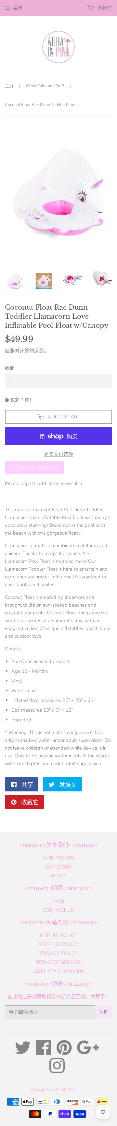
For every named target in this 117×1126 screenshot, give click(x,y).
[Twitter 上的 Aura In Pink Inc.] (23, 1052)
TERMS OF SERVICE (58, 962)
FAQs (58, 901)
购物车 (104, 8)
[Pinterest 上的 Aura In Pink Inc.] (64, 1052)
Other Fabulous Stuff (45, 86)
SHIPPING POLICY (59, 944)
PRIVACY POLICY (59, 953)
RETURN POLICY (58, 935)
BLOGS (58, 875)
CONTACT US (58, 910)
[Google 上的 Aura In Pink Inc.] (88, 1052)
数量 (9, 368)
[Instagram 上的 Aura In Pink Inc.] (57, 1070)
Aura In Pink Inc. (60, 1089)
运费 (39, 351)
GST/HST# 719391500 (58, 971)
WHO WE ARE (58, 858)
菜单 (18, 8)
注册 (103, 1012)
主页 (9, 86)
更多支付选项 (58, 454)
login (25, 483)
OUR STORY (58, 867)
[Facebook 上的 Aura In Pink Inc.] (43, 1052)
